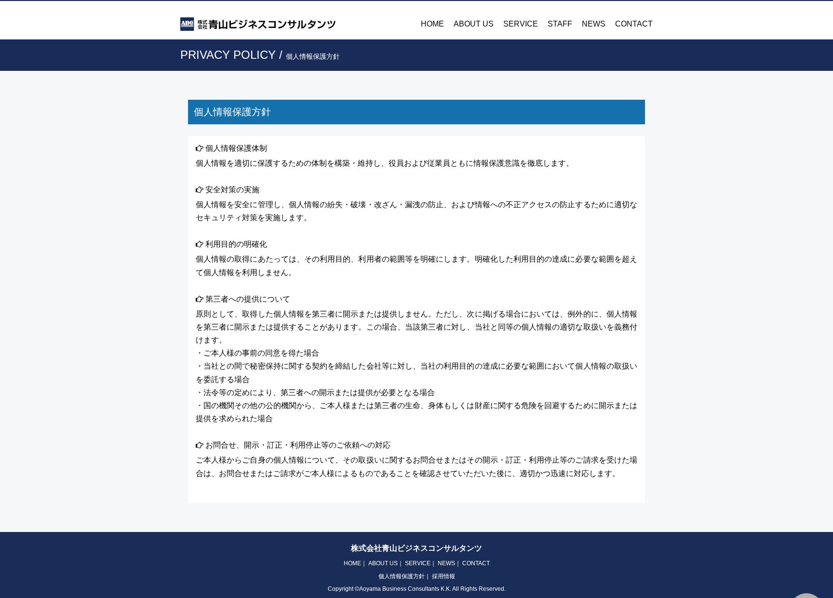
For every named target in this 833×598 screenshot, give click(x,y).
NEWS (593, 24)
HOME (432, 24)
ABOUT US (474, 24)
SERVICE (520, 24)
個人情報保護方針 (401, 576)
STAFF (560, 24)
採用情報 (443, 576)
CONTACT (634, 24)
